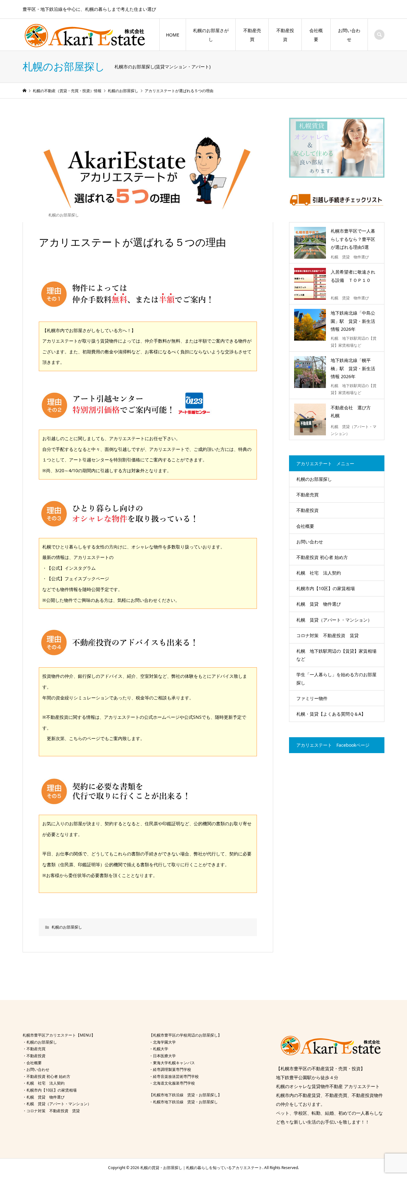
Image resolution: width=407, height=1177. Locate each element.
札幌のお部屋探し (63, 215)
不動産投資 (285, 34)
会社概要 (316, 34)
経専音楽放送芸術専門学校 (176, 1076)
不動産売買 (252, 34)
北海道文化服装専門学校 (174, 1083)
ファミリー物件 (312, 698)
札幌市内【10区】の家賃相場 (325, 588)
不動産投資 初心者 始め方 (322, 557)
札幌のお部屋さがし (211, 34)
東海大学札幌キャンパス (174, 1062)
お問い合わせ (349, 34)
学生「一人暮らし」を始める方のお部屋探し (336, 678)
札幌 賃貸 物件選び (318, 604)
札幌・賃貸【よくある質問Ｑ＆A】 (331, 714)
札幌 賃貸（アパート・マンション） (334, 620)
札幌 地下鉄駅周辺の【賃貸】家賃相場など (336, 655)
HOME (172, 35)
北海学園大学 (164, 1042)
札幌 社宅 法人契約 (318, 573)
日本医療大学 (164, 1055)
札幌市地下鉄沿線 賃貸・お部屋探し (185, 1102)
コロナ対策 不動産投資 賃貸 (327, 635)
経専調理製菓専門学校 (172, 1069)
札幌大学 (160, 1048)
